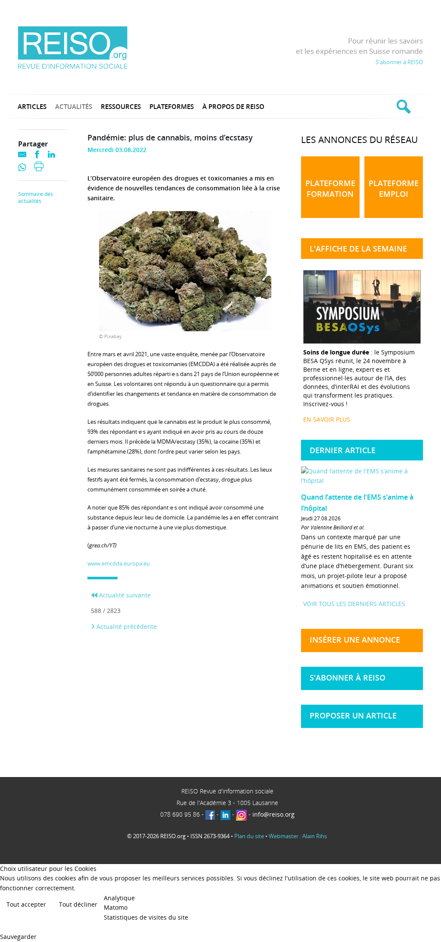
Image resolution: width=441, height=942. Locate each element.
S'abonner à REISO (399, 62)
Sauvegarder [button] (18, 937)
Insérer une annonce (355, 639)
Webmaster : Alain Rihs (298, 836)
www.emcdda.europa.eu (118, 563)
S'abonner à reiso (347, 677)
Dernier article (343, 450)
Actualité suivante (124, 595)
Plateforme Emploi (394, 188)
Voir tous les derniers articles (354, 604)
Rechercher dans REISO (402, 106)
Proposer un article (353, 715)
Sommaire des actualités (35, 198)
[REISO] (72, 47)
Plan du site (249, 836)
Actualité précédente (126, 626)
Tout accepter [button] (26, 904)
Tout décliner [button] (78, 904)
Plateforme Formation (330, 188)
